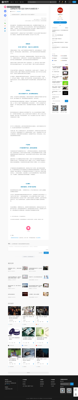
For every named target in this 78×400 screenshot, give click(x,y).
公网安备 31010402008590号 (44, 398)
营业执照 (50, 398)
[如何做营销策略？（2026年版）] (65, 93)
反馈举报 (38, 237)
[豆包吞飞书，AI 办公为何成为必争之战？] (46, 277)
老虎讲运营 (9, 297)
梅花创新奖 (53, 381)
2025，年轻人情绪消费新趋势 (57, 35)
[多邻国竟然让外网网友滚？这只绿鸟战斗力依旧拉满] (65, 83)
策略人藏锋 (54, 94)
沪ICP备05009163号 (36, 398)
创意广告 (9, 271)
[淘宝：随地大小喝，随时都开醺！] (42, 310)
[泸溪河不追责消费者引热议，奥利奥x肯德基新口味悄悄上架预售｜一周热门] (25, 277)
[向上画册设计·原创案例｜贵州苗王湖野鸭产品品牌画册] (28, 331)
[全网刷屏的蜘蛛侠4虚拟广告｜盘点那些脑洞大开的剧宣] (46, 268)
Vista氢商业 (54, 69)
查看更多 (66, 27)
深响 (53, 79)
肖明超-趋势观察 (31, 279)
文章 (61, 19)
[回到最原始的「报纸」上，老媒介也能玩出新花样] (25, 268)
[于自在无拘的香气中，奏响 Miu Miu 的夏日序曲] (14, 353)
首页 (13, 1)
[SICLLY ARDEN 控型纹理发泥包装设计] (14, 331)
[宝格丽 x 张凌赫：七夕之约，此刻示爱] (42, 353)
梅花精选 (9, 288)
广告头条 (53, 89)
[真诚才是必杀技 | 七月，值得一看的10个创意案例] (25, 285)
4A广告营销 (54, 84)
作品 (12, 235)
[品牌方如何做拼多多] (25, 294)
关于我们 (24, 381)
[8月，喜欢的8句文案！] (65, 73)
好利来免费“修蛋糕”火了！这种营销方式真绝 (60, 47)
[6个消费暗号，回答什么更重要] (46, 294)
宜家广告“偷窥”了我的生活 (56, 38)
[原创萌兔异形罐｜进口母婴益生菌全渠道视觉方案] (42, 331)
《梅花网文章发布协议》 (14, 237)
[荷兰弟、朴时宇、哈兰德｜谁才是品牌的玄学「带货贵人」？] (65, 88)
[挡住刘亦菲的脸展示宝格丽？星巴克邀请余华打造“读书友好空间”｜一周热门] (46, 285)
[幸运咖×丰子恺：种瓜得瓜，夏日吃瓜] (28, 310)
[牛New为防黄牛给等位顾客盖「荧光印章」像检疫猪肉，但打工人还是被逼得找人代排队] (65, 68)
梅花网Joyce (10, 279)
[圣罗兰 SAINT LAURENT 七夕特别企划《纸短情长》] (28, 353)
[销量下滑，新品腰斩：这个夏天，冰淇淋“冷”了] (65, 78)
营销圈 (22, 1)
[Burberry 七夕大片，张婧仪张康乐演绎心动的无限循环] (14, 310)
